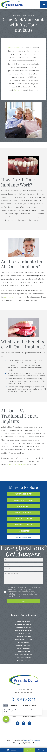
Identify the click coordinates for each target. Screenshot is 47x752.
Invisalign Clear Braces (23, 655)
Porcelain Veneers (23, 649)
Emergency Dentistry (23, 519)
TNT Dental (29, 743)
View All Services (23, 661)
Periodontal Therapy (23, 525)
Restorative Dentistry (23, 500)
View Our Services (23, 537)
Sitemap (27, 740)
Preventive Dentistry (23, 494)
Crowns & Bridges (23, 633)
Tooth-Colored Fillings (23, 639)
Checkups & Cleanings (23, 624)
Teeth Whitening (23, 652)
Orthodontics (23, 531)
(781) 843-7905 (23, 699)
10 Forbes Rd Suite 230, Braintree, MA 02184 (23, 691)
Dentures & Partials (23, 636)
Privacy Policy (35, 740)
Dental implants (14, 48)
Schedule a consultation (18, 464)
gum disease (8, 297)
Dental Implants (23, 506)
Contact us (18, 90)
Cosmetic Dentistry (23, 512)
